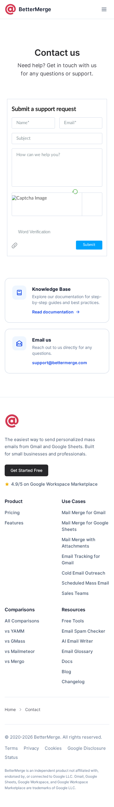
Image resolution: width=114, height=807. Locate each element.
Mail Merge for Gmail (84, 512)
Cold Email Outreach (83, 573)
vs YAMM (14, 631)
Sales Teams (75, 593)
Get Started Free (26, 470)
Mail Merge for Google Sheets (85, 526)
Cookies (53, 748)
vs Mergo (14, 661)
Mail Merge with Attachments (78, 543)
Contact (32, 709)
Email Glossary (77, 651)
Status (11, 757)
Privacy (31, 748)
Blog (66, 671)
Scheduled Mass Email (85, 583)
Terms (11, 748)
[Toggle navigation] (104, 9)
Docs (67, 661)
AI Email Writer (77, 641)
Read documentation (53, 311)
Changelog (73, 681)
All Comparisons (22, 621)
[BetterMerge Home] (12, 421)
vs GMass (15, 641)
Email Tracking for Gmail (81, 559)
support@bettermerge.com (59, 362)
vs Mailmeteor (20, 651)
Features (14, 523)
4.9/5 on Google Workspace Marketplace (54, 484)
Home (10, 709)
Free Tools (73, 621)
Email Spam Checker (83, 631)
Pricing (12, 512)
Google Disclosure (87, 748)
